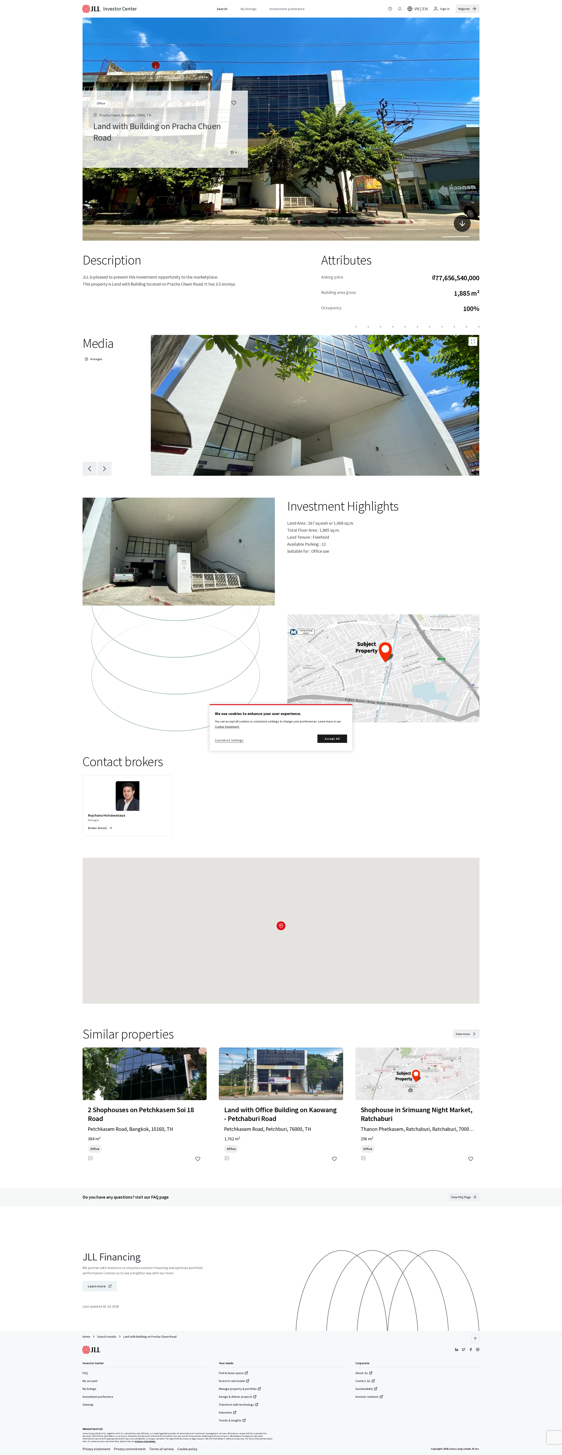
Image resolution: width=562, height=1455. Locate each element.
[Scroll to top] (475, 1338)
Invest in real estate (232, 1381)
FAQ (85, 1373)
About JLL (361, 1373)
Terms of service (161, 1449)
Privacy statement (96, 1449)
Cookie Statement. (227, 727)
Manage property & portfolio (238, 1389)
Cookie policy (187, 1449)
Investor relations (367, 1397)
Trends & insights (230, 1420)
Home (86, 1337)
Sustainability (364, 1389)
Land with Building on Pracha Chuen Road (150, 1337)
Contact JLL (363, 1381)
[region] (281, 727)
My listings (89, 1389)
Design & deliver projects (235, 1397)
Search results (106, 1337)
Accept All (332, 739)
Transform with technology (236, 1405)
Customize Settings (229, 740)
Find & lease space (231, 1373)
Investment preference (98, 1397)
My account (90, 1381)
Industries (225, 1412)
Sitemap (88, 1405)
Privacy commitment (130, 1449)
